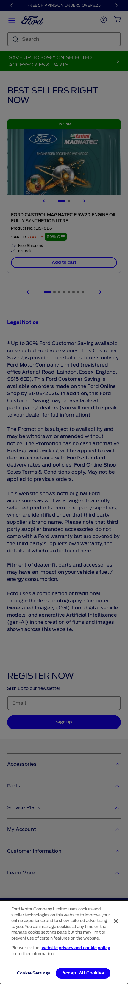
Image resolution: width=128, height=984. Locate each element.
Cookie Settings (33, 973)
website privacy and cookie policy (76, 948)
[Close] (116, 921)
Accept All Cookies (83, 973)
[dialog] (64, 942)
